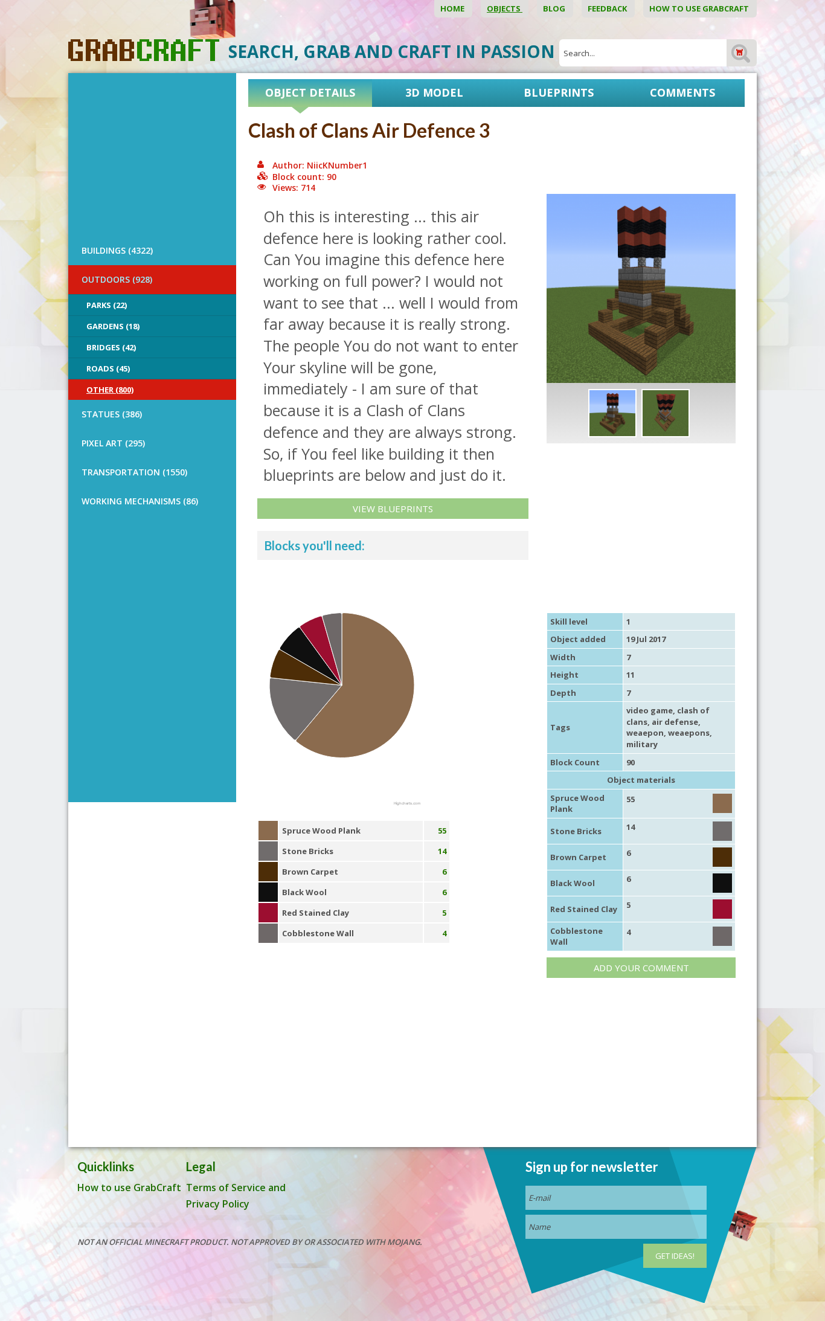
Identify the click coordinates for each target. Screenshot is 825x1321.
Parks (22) (106, 305)
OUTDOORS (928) (117, 279)
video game (649, 710)
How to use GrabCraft (700, 8)
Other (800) (109, 389)
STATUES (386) (112, 414)
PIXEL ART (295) (113, 443)
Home (453, 8)
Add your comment (641, 968)
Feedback (608, 8)
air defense (675, 721)
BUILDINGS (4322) (117, 250)
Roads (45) (108, 368)
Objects (504, 8)
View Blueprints (393, 509)
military (642, 744)
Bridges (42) (111, 347)
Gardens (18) (113, 326)
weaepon (645, 732)
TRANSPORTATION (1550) (134, 472)
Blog (555, 8)
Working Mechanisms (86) (140, 501)
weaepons (689, 732)
